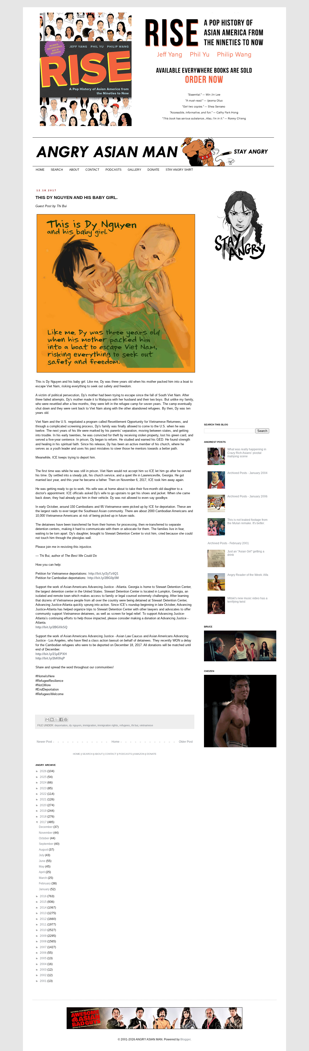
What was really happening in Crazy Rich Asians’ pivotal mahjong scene (246, 453)
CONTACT (92, 169)
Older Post (186, 741)
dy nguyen (75, 725)
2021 (43, 799)
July (42, 855)
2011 (43, 924)
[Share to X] (56, 719)
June (42, 861)
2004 (43, 964)
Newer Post (44, 741)
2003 (43, 969)
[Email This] (47, 719)
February (45, 883)
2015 (43, 901)
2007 (43, 947)
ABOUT (74, 169)
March (43, 878)
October (44, 838)
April (42, 872)
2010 (43, 930)
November (46, 832)
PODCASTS (113, 169)
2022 (43, 794)
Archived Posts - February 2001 (228, 543)
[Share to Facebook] (61, 719)
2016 (43, 896)
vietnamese (146, 725)
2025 (43, 777)
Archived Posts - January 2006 (247, 496)
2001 (43, 981)
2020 (43, 805)
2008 (43, 941)
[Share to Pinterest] (65, 719)
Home (115, 741)
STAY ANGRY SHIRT (179, 169)
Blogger (185, 1039)
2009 (43, 936)
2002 (43, 975)
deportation (61, 725)
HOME (40, 169)
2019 (43, 810)
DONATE (153, 169)
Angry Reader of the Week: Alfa (247, 575)
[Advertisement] (240, 342)
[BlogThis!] (51, 719)
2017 (43, 822)
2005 (43, 958)
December (46, 827)
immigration (89, 725)
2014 (43, 907)
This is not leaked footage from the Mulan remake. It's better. (247, 521)
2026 (43, 771)
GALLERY (134, 169)
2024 (43, 782)
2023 (43, 788)
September (46, 844)
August (44, 849)
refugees (124, 725)
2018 (43, 816)
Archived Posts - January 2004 (247, 473)
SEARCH (57, 169)
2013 (43, 913)
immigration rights (108, 725)
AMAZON (139, 754)
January (44, 889)
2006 (43, 952)
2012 (43, 919)
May (42, 866)
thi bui (134, 725)
